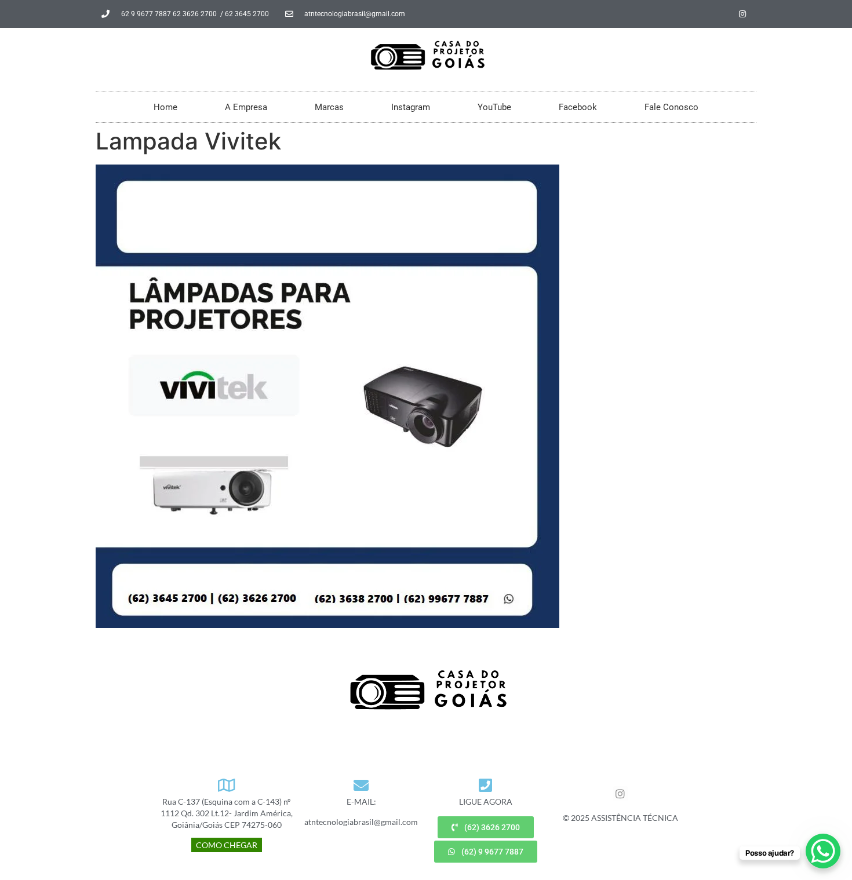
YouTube (494, 107)
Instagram (410, 107)
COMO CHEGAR (226, 845)
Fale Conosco (671, 107)
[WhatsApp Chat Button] (823, 851)
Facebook (578, 107)
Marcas (329, 107)
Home (165, 107)
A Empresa (246, 107)
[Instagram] (742, 14)
